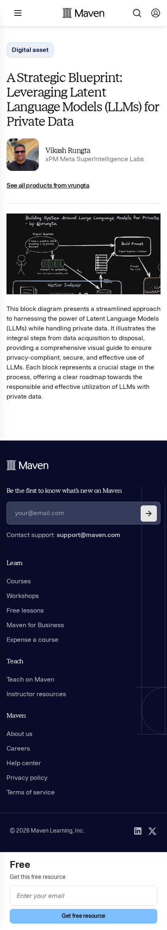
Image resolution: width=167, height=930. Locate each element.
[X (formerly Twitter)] (152, 831)
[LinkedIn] (138, 831)
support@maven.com (88, 535)
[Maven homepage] (83, 13)
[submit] (149, 513)
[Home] (27, 465)
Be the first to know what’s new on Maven (64, 490)
